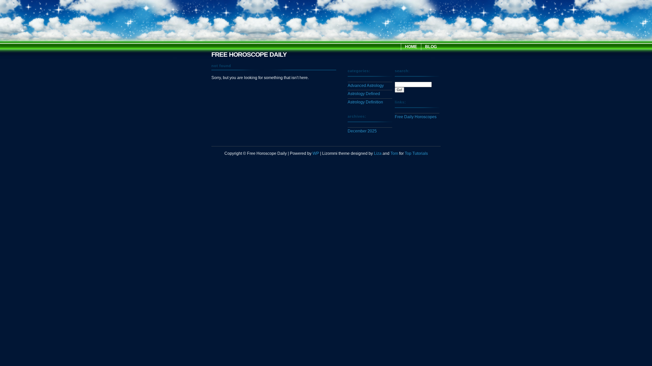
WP (316, 153)
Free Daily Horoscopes (416, 117)
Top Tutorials (416, 153)
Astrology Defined (364, 94)
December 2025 (362, 131)
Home (411, 46)
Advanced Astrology (366, 85)
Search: (402, 71)
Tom (394, 153)
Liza (378, 153)
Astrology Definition (365, 102)
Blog (431, 46)
